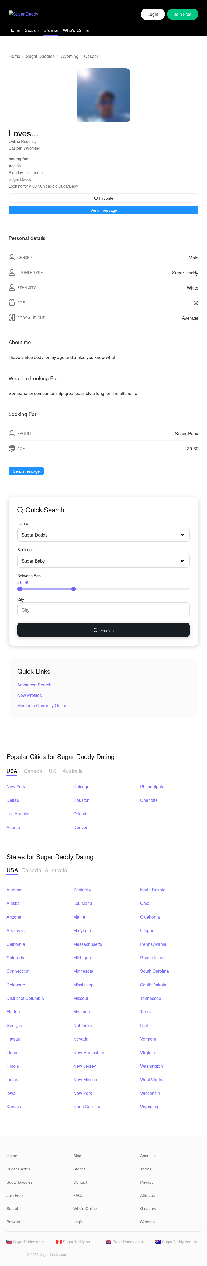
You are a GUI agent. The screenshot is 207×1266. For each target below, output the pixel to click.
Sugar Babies (18, 1169)
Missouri (81, 998)
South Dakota (153, 985)
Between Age (29, 579)
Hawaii (13, 1039)
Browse (50, 30)
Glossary (148, 1208)
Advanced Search (34, 685)
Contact (80, 1182)
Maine (79, 917)
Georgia (14, 1025)
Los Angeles (18, 813)
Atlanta (13, 827)
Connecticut (17, 971)
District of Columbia (25, 998)
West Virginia (153, 1079)
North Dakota (152, 890)
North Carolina (87, 1106)
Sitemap (147, 1221)
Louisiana (82, 903)
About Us (148, 1155)
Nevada (80, 1039)
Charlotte (149, 800)
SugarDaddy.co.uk (128, 1241)
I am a (22, 523)
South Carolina (154, 971)
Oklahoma (150, 917)
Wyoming (69, 56)
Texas (145, 1011)
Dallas (12, 800)
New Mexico (85, 1079)
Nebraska (82, 1025)
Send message (103, 210)
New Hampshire (88, 1052)
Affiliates (147, 1195)
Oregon (147, 930)
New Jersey (84, 1066)
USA (11, 770)
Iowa (11, 1093)
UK (52, 770)
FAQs (78, 1195)
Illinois (12, 1066)
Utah (144, 1025)
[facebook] (10, 1256)
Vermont (148, 1039)
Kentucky (82, 890)
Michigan (82, 957)
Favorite (105, 198)
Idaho (11, 1052)
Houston (81, 800)
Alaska (13, 903)
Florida (13, 1011)
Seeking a (26, 549)
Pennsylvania (153, 944)
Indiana (13, 1079)
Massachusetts (87, 944)
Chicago (81, 786)
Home (14, 30)
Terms (145, 1169)
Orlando (81, 813)
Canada (33, 770)
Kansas (13, 1106)
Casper (91, 56)
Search (32, 30)
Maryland (82, 930)
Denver (80, 827)
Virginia (147, 1052)
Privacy (147, 1182)
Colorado (15, 957)
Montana (81, 1011)
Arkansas (15, 930)
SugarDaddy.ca (76, 1241)
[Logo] (23, 14)
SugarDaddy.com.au (179, 1241)
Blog (77, 1155)
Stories (79, 1169)
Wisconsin (150, 1093)
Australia (73, 770)
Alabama (15, 890)
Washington (151, 1066)
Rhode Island (153, 957)
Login (152, 14)
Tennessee (150, 998)
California (15, 944)
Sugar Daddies (40, 56)
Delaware (15, 985)
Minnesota (83, 971)
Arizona (13, 917)
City (20, 599)
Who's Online (76, 30)
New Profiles (29, 695)
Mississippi (84, 985)
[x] (19, 1256)
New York (15, 786)
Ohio (144, 903)
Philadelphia (152, 786)
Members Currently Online (42, 705)
